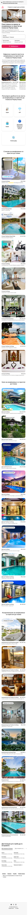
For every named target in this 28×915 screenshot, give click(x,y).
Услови (16, 908)
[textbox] (7, 42)
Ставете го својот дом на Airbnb (16, 7)
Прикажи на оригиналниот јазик (10, 3)
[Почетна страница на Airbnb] (3, 7)
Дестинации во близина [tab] (7, 848)
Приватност (11, 908)
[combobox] (13, 37)
